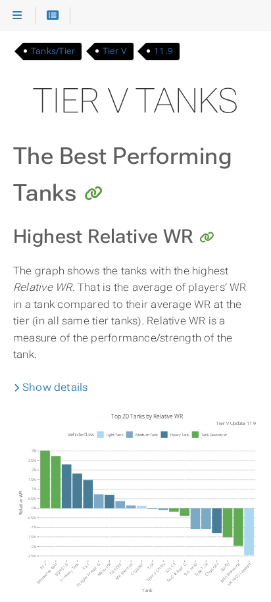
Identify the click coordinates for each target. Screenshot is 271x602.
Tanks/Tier (53, 51)
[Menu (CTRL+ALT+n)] (17, 15)
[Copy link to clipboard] (93, 195)
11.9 (163, 51)
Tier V (115, 51)
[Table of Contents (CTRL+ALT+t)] (53, 15)
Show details (54, 387)
